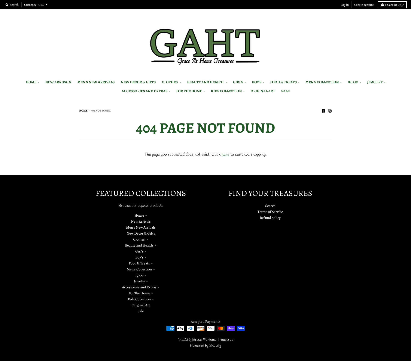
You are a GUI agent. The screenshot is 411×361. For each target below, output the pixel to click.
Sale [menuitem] (285, 91)
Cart (394, 5)
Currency (30, 5)
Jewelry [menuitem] (375, 82)
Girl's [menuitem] (238, 82)
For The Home (139, 293)
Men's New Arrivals (140, 227)
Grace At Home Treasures (212, 339)
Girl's (139, 251)
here (225, 154)
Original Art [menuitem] (263, 91)
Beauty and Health (139, 245)
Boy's (139, 257)
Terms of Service (270, 211)
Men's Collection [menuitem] (322, 82)
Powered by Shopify (205, 345)
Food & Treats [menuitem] (283, 82)
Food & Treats (139, 263)
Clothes (139, 239)
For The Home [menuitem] (189, 91)
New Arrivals (141, 221)
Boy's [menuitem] (256, 82)
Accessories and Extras (139, 287)
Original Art (141, 305)
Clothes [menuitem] (170, 82)
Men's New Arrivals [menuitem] (96, 82)
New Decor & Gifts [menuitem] (138, 82)
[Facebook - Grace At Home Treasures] (323, 110)
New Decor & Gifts (141, 233)
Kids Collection (139, 299)
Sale (141, 311)
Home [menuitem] (31, 82)
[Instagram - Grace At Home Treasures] (330, 110)
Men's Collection (139, 269)
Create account (364, 5)
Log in (345, 5)
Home (83, 111)
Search (270, 205)
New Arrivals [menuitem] (58, 82)
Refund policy (270, 217)
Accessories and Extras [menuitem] (144, 91)
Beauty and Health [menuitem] (205, 82)
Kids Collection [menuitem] (226, 91)
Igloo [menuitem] (353, 82)
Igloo (139, 275)
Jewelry (139, 281)
